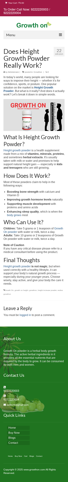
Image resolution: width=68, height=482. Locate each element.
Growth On (9, 290)
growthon (33, 290)
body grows (14, 215)
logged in (25, 315)
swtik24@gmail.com (18, 404)
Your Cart (16, 3)
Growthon (38, 72)
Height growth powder (17, 150)
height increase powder (47, 290)
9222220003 (39, 9)
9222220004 (12, 12)
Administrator (13, 72)
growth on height (21, 290)
